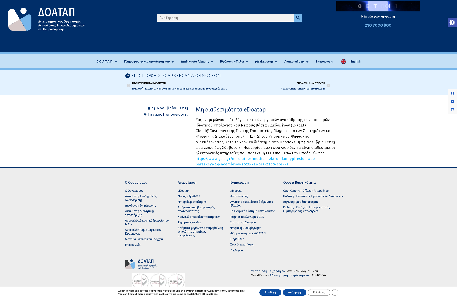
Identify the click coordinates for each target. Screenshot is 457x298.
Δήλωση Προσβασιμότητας (300, 201)
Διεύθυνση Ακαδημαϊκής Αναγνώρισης (141, 198)
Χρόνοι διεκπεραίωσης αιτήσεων (199, 216)
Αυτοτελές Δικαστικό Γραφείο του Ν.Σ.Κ (147, 222)
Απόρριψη (294, 292)
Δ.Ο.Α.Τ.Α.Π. (104, 61)
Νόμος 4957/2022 (189, 196)
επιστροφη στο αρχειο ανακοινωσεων (176, 75)
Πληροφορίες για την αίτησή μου (147, 61)
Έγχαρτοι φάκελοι (189, 222)
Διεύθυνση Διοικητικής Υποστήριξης (139, 213)
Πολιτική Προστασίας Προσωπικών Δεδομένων (313, 196)
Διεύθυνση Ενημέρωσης (140, 205)
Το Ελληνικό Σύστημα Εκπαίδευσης (252, 211)
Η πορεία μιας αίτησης (192, 201)
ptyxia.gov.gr (264, 61)
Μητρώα (236, 190)
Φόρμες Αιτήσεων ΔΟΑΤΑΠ (248, 233)
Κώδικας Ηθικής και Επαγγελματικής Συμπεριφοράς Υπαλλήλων (306, 209)
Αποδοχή (270, 292)
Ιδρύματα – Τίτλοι (232, 61)
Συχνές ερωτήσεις (241, 244)
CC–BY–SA (319, 275)
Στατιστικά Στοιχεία (243, 222)
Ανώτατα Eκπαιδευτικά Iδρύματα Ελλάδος (251, 203)
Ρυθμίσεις (319, 292)
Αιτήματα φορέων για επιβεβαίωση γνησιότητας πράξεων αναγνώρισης (200, 231)
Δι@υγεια (236, 250)
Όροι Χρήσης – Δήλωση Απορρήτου (306, 190)
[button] (452, 22)
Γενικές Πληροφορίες (168, 114)
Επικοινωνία (324, 61)
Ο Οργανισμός (134, 190)
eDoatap (183, 190)
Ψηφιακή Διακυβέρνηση (245, 228)
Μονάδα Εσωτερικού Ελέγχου (144, 239)
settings (213, 294)
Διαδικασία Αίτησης (195, 61)
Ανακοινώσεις (294, 61)
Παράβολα (237, 239)
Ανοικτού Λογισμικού (302, 271)
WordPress (259, 275)
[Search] (298, 18)
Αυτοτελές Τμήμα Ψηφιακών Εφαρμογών (143, 231)
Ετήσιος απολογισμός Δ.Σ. (247, 216)
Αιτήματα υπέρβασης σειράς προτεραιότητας (196, 209)
